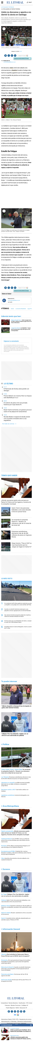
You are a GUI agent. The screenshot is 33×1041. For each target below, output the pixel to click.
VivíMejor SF (24, 1005)
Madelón (14, 70)
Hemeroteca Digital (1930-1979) (9, 1019)
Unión (11, 68)
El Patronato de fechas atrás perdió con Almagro (16, 388)
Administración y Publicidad (8, 1021)
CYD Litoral (29, 1003)
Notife (17, 1008)
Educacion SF (23, 1008)
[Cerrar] (29, 58)
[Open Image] (4, 28)
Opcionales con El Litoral (13, 1023)
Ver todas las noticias (8, 423)
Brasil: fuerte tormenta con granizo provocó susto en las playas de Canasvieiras (18, 409)
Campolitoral (4, 1003)
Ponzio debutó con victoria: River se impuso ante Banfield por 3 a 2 (18, 395)
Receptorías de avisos (25, 1019)
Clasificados (22, 1003)
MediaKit (23, 1023)
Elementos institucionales (24, 1021)
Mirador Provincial (16, 1005)
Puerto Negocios (10, 1008)
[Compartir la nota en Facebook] (5, 55)
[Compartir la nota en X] (8, 55)
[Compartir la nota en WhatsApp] (12, 55)
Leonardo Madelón (21, 308)
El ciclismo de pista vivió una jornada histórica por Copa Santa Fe (15, 402)
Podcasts (7, 1005)
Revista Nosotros (13, 1003)
